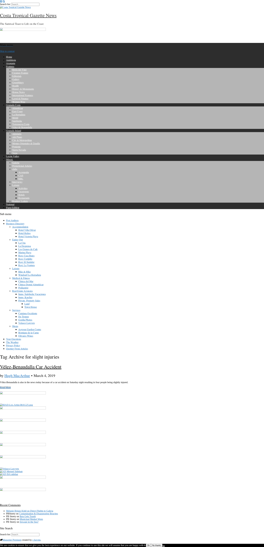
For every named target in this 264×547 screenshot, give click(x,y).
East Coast (17, 111)
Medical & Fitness (21, 278)
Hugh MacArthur (17, 375)
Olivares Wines (25, 335)
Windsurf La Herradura (29, 274)
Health (15, 85)
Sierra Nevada (19, 149)
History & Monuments (23, 88)
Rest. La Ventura (26, 265)
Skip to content (7, 51)
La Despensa (24, 246)
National (10, 204)
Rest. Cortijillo (25, 258)
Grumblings (18, 82)
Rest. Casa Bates (26, 255)
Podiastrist (23, 287)
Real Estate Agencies (22, 290)
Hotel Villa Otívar (27, 230)
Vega (14, 153)
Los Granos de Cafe (28, 249)
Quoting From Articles (17, 348)
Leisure (15, 185)
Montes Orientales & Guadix (26, 143)
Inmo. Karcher (25, 297)
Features (10, 66)
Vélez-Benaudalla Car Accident (30, 366)
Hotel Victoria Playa (28, 236)
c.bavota (36, 540)
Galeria (15, 162)
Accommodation (20, 226)
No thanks (156, 545)
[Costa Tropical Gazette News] (15, 7)
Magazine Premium (11, 540)
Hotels (21, 194)
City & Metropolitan (22, 140)
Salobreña (17, 120)
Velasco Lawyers (26, 323)
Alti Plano (17, 137)
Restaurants (23, 197)
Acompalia (23, 172)
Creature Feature (20, 72)
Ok (148, 545)
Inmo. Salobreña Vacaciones (32, 294)
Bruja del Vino (19, 69)
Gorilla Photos (25, 319)
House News (18, 92)
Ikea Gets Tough (28, 516)
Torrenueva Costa (20, 124)
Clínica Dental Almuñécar (31, 284)
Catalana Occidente (27, 313)
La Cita (22, 242)
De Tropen (23, 316)
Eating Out (17, 239)
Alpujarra (16, 133)
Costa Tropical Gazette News (28, 15)
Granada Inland (13, 130)
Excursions (23, 191)
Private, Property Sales (29, 300)
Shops (15, 326)
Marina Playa (24, 252)
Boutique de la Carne (28, 332)
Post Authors (12, 220)
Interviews (17, 181)
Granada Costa (13, 104)
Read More (5, 387)
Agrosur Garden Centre (29, 329)
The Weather (12, 342)
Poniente (16, 146)
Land (26, 303)
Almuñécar (17, 108)
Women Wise (18, 101)
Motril (15, 117)
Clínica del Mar (25, 281)
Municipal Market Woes (31, 519)
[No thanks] (163, 546)
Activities (23, 188)
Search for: (5, 4)
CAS (20, 175)
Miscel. (9, 159)
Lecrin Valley (12, 156)
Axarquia (10, 63)
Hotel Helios (24, 233)
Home (9, 56)
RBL (20, 178)
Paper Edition (12, 207)
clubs (14, 169)
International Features (22, 95)
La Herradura (18, 114)
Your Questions (13, 339)
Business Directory (15, 223)
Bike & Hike (24, 271)
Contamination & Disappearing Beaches (38, 513)
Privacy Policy (13, 345)
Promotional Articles (22, 165)
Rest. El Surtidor (26, 262)
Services (16, 310)
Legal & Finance (20, 98)
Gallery (15, 79)
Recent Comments (10, 505)
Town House (30, 306)
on (18, 511)
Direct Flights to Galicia (41, 511)
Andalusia (11, 60)
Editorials (16, 76)
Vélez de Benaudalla (22, 127)
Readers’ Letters (20, 201)
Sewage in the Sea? (29, 522)
